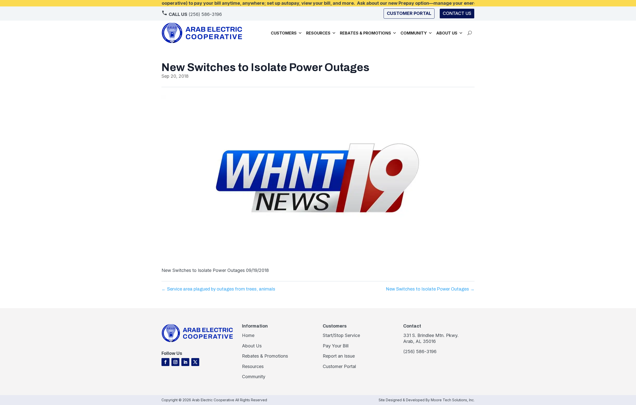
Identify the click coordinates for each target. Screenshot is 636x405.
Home (248, 335)
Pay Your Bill (336, 345)
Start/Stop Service (341, 335)
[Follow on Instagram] (175, 362)
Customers (284, 33)
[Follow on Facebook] (165, 362)
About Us (252, 345)
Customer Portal (339, 366)
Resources (318, 33)
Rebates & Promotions (365, 33)
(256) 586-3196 (195, 14)
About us (446, 33)
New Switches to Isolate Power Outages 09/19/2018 (215, 270)
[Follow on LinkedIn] (185, 362)
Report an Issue (339, 356)
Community (413, 33)
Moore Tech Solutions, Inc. (453, 400)
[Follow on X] (195, 362)
